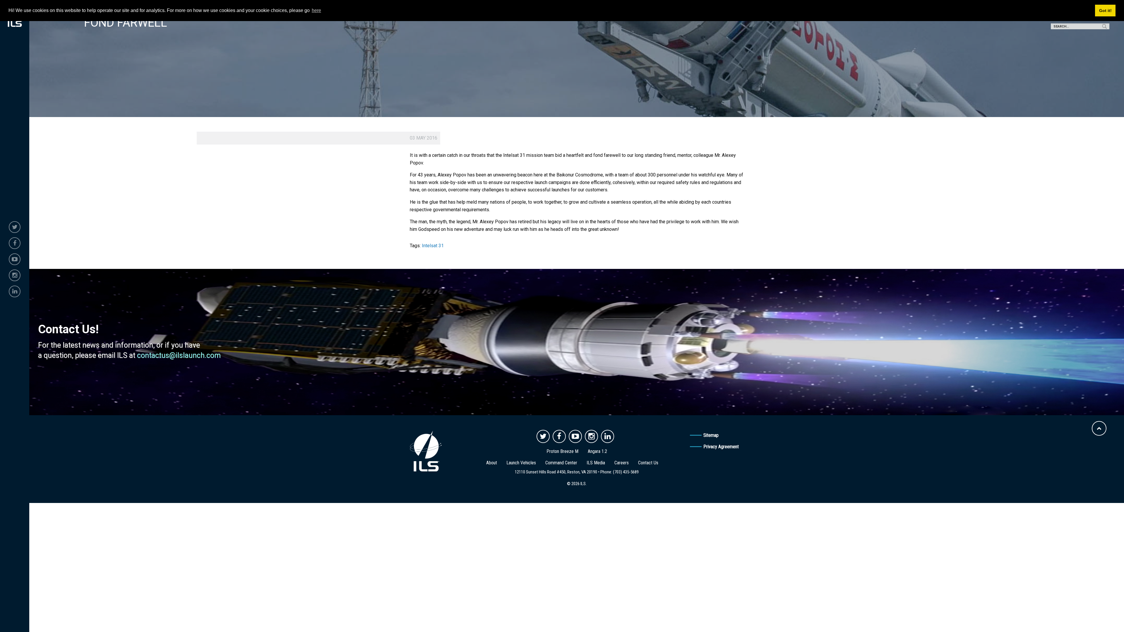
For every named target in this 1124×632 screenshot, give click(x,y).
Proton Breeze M (562, 451)
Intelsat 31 (433, 245)
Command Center (561, 463)
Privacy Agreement (721, 446)
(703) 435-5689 (626, 472)
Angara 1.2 (597, 451)
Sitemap (711, 435)
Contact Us (648, 463)
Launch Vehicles (521, 463)
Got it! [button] (1105, 10)
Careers (621, 463)
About (491, 463)
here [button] (316, 10)
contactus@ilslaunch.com (179, 355)
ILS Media (596, 463)
